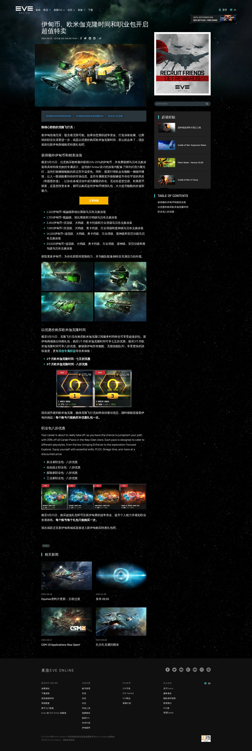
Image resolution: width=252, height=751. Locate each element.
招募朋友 (86, 713)
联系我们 (167, 703)
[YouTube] (181, 670)
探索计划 (127, 703)
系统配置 (45, 703)
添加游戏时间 (47, 698)
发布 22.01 (102, 599)
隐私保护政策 (169, 698)
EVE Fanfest (128, 693)
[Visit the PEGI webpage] (206, 738)
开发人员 (86, 708)
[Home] (24, 13)
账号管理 (86, 688)
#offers (46, 546)
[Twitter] (174, 670)
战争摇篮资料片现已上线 (189, 127)
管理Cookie (168, 712)
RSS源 (166, 708)
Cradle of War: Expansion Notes (192, 145)
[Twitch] (188, 670)
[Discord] (195, 670)
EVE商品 (126, 698)
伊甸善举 (86, 728)
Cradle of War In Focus (188, 180)
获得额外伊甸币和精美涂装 (58, 116)
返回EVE (86, 718)
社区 (84, 698)
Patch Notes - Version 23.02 (190, 162)
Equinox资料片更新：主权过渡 (60, 599)
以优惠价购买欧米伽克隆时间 (89, 116)
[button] (223, 10)
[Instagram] (202, 670)
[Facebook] (168, 670)
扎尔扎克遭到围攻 (107, 644)
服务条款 (167, 693)
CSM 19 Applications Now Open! (60, 644)
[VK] (208, 670)
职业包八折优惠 (115, 116)
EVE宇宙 (126, 688)
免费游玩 (45, 688)
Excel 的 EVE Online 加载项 (53, 713)
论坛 (84, 703)
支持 (84, 693)
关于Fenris (168, 688)
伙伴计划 (86, 723)
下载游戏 (45, 693)
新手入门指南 (47, 708)
